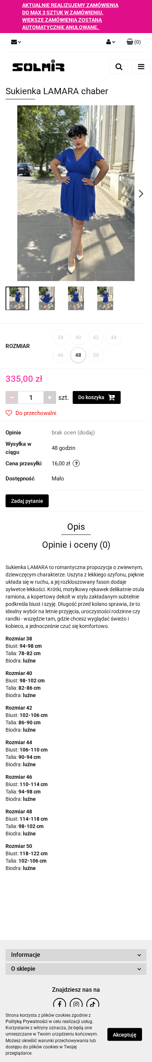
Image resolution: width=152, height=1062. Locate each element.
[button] (133, 42)
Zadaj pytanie (27, 501)
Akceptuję (125, 1035)
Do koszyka (92, 397)
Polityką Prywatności (27, 1021)
